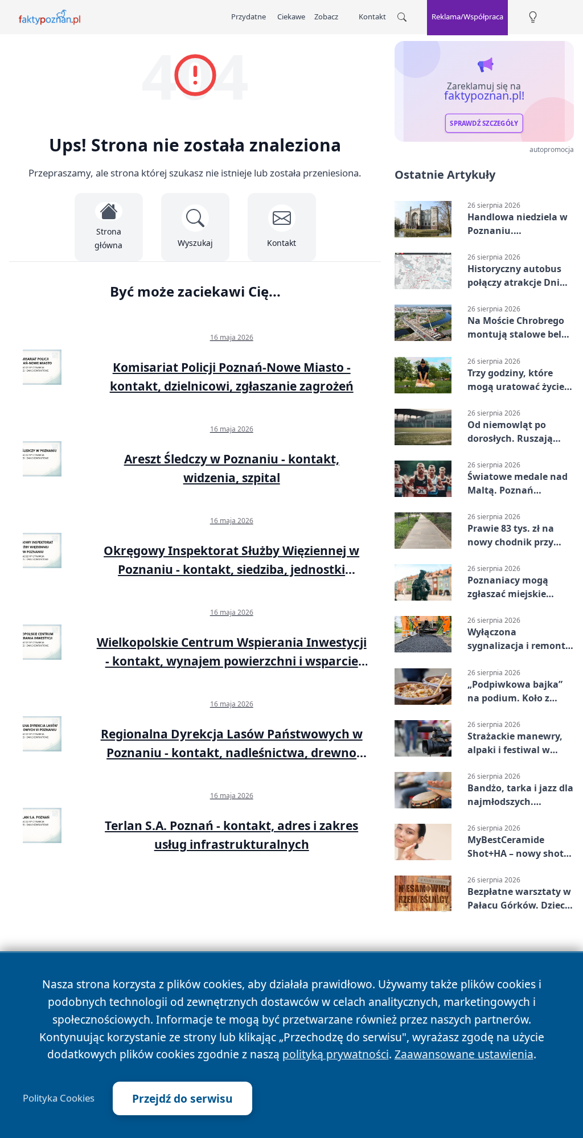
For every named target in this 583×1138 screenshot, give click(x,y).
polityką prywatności (335, 1054)
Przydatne (248, 16)
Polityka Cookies (59, 1098)
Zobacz (326, 16)
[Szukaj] (402, 17)
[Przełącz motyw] (533, 17)
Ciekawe (291, 16)
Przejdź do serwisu (182, 1098)
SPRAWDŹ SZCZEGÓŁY (484, 123)
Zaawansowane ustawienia (464, 1054)
